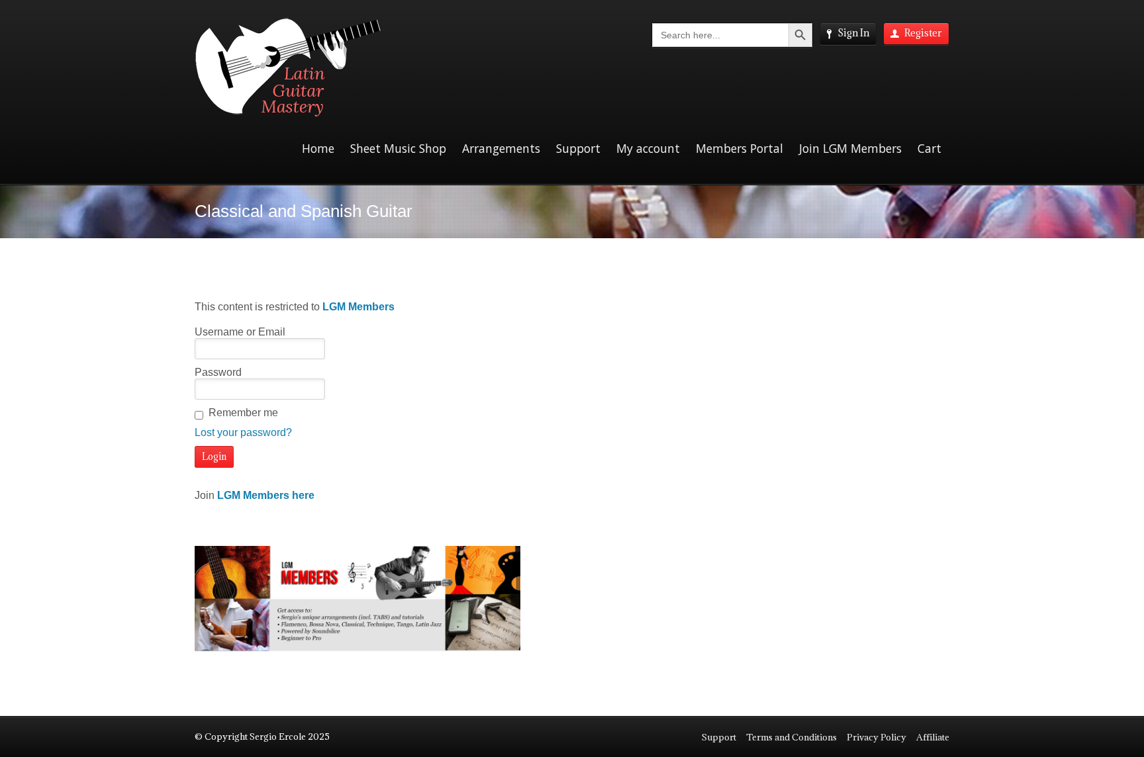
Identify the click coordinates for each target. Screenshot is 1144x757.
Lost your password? (243, 432)
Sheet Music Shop (398, 148)
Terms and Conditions (791, 737)
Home (318, 148)
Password (218, 372)
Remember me (243, 412)
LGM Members (358, 306)
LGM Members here (265, 495)
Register (923, 32)
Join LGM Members (850, 148)
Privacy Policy (876, 737)
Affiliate (932, 737)
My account (648, 148)
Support (578, 148)
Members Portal (739, 148)
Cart (929, 148)
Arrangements (501, 148)
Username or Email (240, 331)
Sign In (853, 32)
